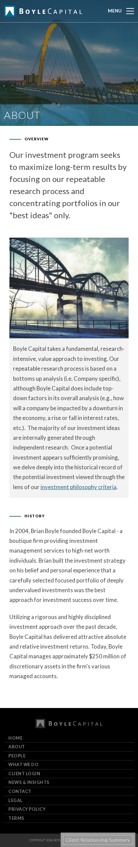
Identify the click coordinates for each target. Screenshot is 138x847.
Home (15, 738)
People (16, 755)
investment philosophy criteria (79, 486)
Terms (16, 818)
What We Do (23, 764)
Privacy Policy (27, 809)
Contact (19, 791)
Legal (15, 800)
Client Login (24, 773)
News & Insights (29, 782)
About (16, 746)
